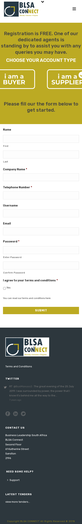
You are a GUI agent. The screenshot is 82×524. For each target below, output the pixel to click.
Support (15, 480)
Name (7, 129)
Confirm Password (14, 272)
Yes (8, 287)
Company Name (15, 169)
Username (10, 205)
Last (5, 161)
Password (11, 241)
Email (7, 223)
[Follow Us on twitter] (23, 414)
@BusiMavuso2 (23, 386)
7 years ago (15, 400)
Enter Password (12, 257)
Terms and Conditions (18, 366)
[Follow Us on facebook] (7, 414)
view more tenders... (17, 501)
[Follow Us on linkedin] (15, 414)
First (5, 146)
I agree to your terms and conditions (30, 280)
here (48, 298)
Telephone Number (17, 187)
